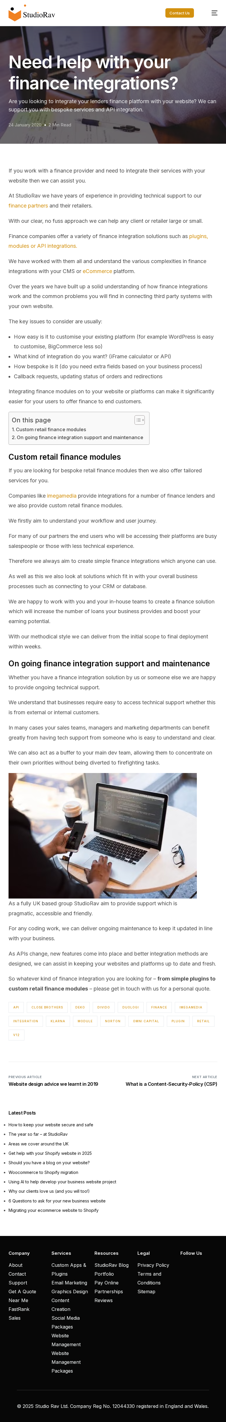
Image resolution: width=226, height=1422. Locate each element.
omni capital (146, 1021)
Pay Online (106, 1283)
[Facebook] (183, 1265)
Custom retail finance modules (51, 429)
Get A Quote (22, 1291)
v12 (16, 1035)
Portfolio (104, 1274)
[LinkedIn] (203, 1265)
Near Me (18, 1300)
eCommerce (97, 271)
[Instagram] (193, 1265)
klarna (58, 1021)
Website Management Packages (66, 1362)
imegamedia (62, 496)
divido (103, 1007)
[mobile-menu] (210, 13)
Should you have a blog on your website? (49, 1162)
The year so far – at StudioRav (38, 1134)
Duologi (130, 1007)
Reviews (103, 1300)
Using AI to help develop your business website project (62, 1181)
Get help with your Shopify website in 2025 (50, 1153)
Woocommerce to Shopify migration (43, 1172)
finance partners (28, 206)
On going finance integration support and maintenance (80, 437)
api (16, 1007)
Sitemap (146, 1291)
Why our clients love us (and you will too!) (49, 1191)
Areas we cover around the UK (39, 1143)
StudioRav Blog (111, 1265)
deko (80, 1007)
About (15, 1265)
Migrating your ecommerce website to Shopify (54, 1210)
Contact (17, 1274)
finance (159, 1007)
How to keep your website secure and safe (51, 1124)
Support (18, 1283)
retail (203, 1021)
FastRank (19, 1309)
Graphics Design (69, 1291)
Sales (15, 1318)
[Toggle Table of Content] (136, 420)
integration (25, 1021)
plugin (178, 1021)
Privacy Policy (153, 1265)
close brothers (47, 1007)
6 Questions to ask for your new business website (57, 1200)
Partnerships (108, 1291)
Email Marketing (69, 1283)
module (85, 1021)
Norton (113, 1021)
